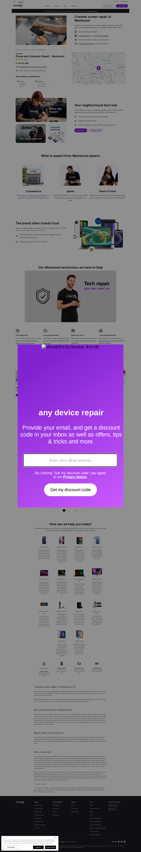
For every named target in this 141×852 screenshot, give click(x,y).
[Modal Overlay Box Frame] (70, 426)
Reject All (38, 847)
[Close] (56, 838)
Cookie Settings (11, 847)
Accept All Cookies (50, 847)
